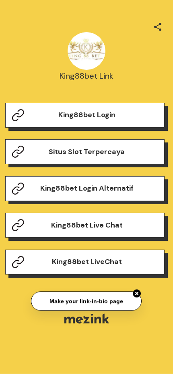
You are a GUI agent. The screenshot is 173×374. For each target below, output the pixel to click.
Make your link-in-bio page (87, 301)
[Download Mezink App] (86, 318)
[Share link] (158, 26)
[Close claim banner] (137, 293)
